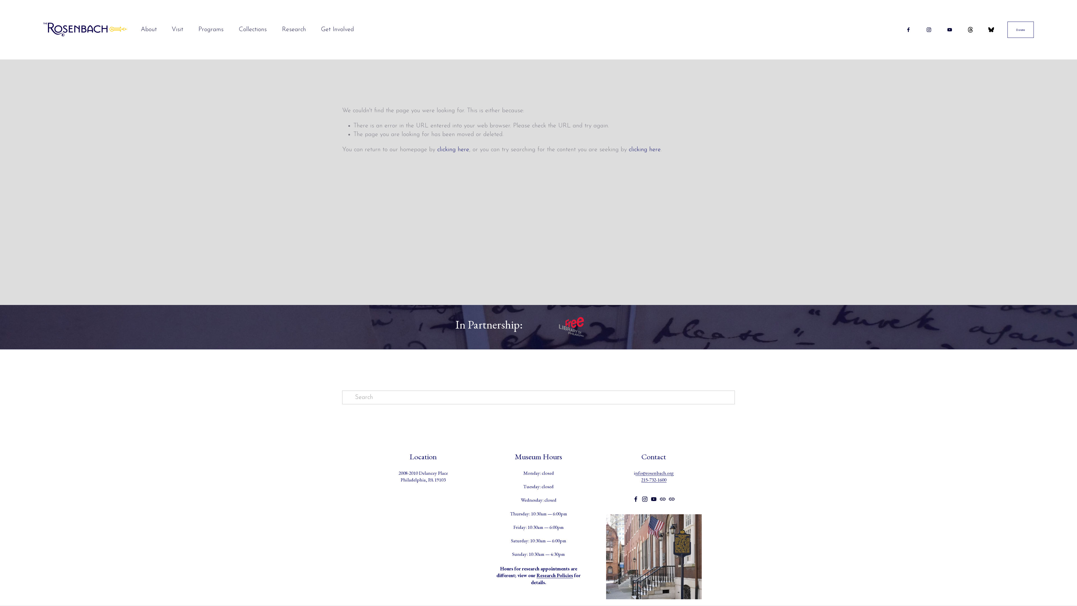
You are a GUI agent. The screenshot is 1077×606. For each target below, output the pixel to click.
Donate (1020, 30)
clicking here (453, 149)
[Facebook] (908, 30)
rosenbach (656, 473)
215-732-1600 (653, 480)
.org (670, 473)
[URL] (970, 30)
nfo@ (640, 473)
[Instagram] (929, 30)
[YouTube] (949, 30)
